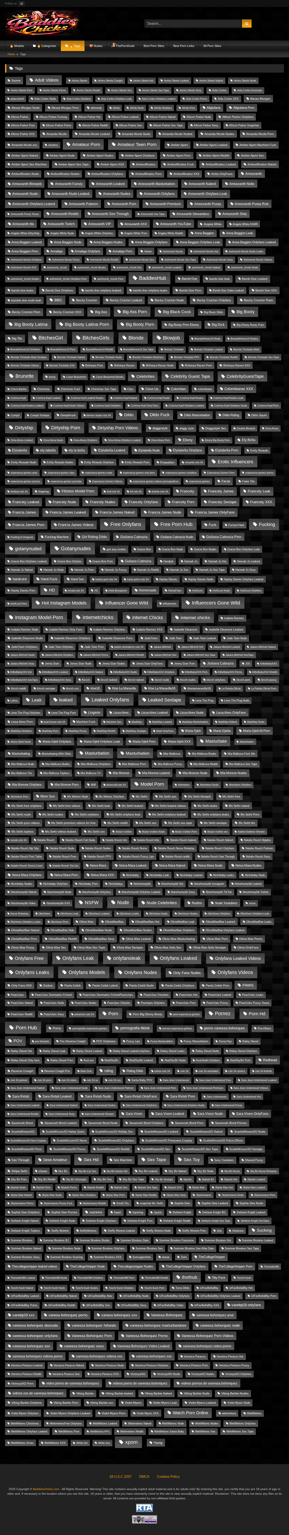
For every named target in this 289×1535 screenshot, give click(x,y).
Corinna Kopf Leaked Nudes (87, 398)
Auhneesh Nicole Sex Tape (180, 259)
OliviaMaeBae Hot (147, 921)
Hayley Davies (168, 579)
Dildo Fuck (159, 414)
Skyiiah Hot (230, 1179)
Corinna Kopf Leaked (48, 398)
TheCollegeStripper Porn (235, 1266)
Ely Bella (248, 440)
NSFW (92, 902)
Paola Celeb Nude (141, 985)
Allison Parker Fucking (53, 116)
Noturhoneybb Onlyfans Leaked (141, 892)
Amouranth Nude (25, 194)
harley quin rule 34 (106, 579)
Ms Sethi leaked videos (170, 805)
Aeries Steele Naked (211, 80)
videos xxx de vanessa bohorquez (37, 1393)
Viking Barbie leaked (119, 1393)
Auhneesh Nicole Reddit (104, 259)
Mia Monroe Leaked (156, 773)
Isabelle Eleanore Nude (27, 638)
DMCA (144, 1476)
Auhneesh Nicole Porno (66, 259)
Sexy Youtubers (224, 1160)
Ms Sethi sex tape (180, 823)
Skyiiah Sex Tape (147, 1187)
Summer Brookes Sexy (25, 1257)
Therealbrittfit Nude (56, 1277)
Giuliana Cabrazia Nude (176, 537)
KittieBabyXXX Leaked (55, 672)
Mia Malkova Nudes (57, 764)
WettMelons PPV (99, 1431)
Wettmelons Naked (139, 1423)
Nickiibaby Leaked (191, 875)
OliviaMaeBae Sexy (101, 938)
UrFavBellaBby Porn (263, 1296)
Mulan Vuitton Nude (153, 831)
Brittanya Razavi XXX (236, 365)
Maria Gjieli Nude (21, 741)
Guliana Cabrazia (138, 561)
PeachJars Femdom (156, 994)
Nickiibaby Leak (159, 875)
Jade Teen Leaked (204, 638)
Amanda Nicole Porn (260, 134)
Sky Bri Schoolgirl (76, 1179)
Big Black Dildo (213, 312)
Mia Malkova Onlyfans (95, 764)
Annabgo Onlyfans (87, 251)
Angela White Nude (62, 233)
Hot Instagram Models (64, 603)
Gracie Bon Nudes (205, 549)
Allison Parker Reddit (95, 125)
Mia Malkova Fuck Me (241, 753)
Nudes (197, 903)
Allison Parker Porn (23, 125)
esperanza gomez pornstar (66, 481)
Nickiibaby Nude (255, 875)
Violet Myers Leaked (202, 1402)
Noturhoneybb (141, 883)
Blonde (136, 338)
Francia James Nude (164, 512)
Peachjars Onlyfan (118, 1002)
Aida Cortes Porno (196, 98)
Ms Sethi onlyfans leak (125, 814)
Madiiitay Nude (255, 721)
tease (165, 1257)
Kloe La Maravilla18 (161, 688)
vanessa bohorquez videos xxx (99, 1356)
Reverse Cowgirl (22, 1071)
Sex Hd (91, 1159)
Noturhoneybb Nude (59, 892)
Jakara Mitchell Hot (192, 646)
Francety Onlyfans (143, 502)
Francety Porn (183, 502)
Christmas (43, 389)
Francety (187, 491)
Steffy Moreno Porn (194, 1230)
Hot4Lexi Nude (221, 590)
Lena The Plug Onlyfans (25, 712)
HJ (96, 590)
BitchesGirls (96, 338)
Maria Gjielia (221, 730)
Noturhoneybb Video (23, 903)
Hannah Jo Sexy (245, 569)
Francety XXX (261, 502)
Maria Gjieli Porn (144, 741)
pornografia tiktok (135, 1028)
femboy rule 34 (19, 491)
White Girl (82, 1442)
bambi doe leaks (22, 290)
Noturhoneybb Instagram (209, 883)
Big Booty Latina (31, 324)
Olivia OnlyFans (248, 947)
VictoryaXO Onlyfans (238, 1374)
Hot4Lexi (197, 590)
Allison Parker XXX (23, 134)
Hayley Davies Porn (23, 590)
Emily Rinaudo (259, 450)
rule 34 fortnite (263, 1071)
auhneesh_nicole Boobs (92, 267)
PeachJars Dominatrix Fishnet (53, 994)
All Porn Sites (212, 46)
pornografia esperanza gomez (89, 1028)
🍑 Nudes (95, 46)
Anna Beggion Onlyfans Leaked (254, 242)
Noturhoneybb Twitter (255, 892)
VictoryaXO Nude (168, 1374)
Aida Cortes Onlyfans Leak (116, 98)
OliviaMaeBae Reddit (63, 938)
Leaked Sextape (164, 699)
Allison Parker (19, 116)
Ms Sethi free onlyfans (26, 805)
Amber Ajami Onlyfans (140, 155)
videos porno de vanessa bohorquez (140, 1383)
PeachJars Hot (188, 994)
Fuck (212, 525)
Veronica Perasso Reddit (26, 1374)
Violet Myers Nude (238, 1402)
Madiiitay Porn (50, 730)
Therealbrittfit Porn (123, 1277)
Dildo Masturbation (197, 415)
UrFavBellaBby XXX (206, 1305)
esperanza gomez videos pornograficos (156, 481)
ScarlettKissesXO (22, 1131)
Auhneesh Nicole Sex (141, 259)
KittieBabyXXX (268, 663)
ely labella (48, 450)
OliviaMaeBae (114, 921)
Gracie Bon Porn (102, 561)
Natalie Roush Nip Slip (25, 848)
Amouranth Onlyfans (159, 194)
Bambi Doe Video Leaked (228, 290)
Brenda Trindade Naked (71, 357)
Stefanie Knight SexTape (255, 1220)
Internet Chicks (147, 617)
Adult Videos (46, 80)
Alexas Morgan (260, 98)
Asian (148, 251)
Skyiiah (187, 1179)
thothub (189, 1277)
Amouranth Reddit (64, 214)
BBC (58, 300)
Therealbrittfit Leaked (23, 1277)
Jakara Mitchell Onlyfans (59, 654)
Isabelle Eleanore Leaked (226, 629)
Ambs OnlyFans (222, 173)
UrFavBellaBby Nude (136, 1296)
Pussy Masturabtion (161, 1041)
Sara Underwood (216, 1096)
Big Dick (218, 324)
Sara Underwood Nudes (102, 1105)
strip (219, 1230)
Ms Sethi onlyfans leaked (169, 814)
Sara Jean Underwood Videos (250, 1088)
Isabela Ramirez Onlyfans (109, 629)
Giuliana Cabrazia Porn (223, 537)
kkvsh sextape (46, 688)
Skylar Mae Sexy (176, 1195)
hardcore (20, 579)
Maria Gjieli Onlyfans (57, 741)
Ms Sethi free (231, 796)
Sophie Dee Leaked (215, 1203)
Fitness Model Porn (78, 491)
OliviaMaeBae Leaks (259, 921)
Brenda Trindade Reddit (224, 357)
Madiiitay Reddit (106, 730)
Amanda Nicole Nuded (177, 134)
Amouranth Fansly (69, 184)
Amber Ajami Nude (62, 155)
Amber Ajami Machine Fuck (257, 145)
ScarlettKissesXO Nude (249, 1131)
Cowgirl (15, 415)
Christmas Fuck (70, 389)
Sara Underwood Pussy (228, 1105)
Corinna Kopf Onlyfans (108, 405)
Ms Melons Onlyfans (111, 796)
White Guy (104, 1442)
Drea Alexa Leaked (22, 440)
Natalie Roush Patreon (259, 848)
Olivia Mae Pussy (22, 947)
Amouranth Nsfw (241, 184)
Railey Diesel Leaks (172, 1051)
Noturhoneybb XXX (58, 903)
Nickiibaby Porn (88, 883)
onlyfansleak (127, 958)
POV (18, 1041)
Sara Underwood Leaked (24, 1105)
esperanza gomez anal (24, 472)
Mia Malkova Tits (21, 773)
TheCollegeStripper (211, 1257)
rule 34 (184, 1071)
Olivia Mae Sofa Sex (167, 947)
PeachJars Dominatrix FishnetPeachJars (108, 994)
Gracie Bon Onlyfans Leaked (28, 561)
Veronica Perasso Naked (69, 1365)
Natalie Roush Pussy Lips (138, 856)
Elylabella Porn (226, 450)
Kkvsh (86, 679)
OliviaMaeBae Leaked (220, 921)
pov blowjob (42, 1041)
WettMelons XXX (55, 1442)
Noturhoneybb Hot (172, 883)
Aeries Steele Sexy (190, 90)
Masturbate (216, 741)
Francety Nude (64, 502)
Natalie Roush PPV (99, 856)
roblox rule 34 (162, 1071)
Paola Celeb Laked (105, 985)
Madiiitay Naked (227, 721)
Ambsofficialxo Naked (262, 164)
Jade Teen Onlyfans (60, 646)
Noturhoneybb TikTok (219, 892)
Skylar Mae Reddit (145, 1195)
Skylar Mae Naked (21, 1195)
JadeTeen (151, 638)
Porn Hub (26, 1027)
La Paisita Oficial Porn (263, 688)
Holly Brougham (117, 590)
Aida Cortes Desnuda (249, 90)
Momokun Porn (19, 796)
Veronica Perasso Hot (230, 1356)
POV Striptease (106, 1041)
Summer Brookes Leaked (257, 1240)
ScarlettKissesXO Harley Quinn (65, 1131)
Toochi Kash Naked (22, 1287)
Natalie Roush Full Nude (80, 840)
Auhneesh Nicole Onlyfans (26, 259)
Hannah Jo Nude (53, 569)
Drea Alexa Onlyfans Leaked (124, 440)
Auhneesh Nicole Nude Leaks (246, 251)
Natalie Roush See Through (218, 856)
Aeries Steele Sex (121, 90)
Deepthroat (68, 415)
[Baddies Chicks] (42, 23)
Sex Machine (123, 1160)
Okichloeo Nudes (188, 913)
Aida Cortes (219, 90)
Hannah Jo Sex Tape (212, 569)
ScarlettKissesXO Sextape (245, 1149)
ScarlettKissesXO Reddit (113, 1149)
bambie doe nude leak (26, 300)
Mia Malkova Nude (22, 764)
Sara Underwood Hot (249, 1096)
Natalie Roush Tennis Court (26, 865)
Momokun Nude (209, 784)
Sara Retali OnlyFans (140, 1096)
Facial (226, 481)
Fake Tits (248, 481)
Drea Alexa (272, 428)
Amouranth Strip (234, 214)
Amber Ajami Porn (179, 155)
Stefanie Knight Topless (25, 1230)
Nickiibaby (132, 875)
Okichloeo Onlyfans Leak (254, 913)
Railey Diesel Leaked (89, 1051)
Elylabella (19, 450)
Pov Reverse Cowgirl (72, 1041)
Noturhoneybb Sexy (183, 892)
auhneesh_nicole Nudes (25, 278)
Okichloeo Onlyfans (219, 913)
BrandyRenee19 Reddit (99, 349)
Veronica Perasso (194, 1356)
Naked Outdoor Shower (251, 831)
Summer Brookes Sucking (66, 1257)
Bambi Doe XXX (266, 290)
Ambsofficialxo (145, 164)
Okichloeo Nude (158, 913)
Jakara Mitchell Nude (22, 654)
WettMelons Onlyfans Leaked (29, 1431)
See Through (20, 1160)
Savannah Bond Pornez (231, 1123)
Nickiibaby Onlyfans (55, 883)
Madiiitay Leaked (162, 721)
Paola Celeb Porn (217, 985)
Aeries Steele (79, 80)
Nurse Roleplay (19, 913)
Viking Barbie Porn (66, 1402)
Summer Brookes (21, 1240)
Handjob (168, 561)
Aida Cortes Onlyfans (78, 98)
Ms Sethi (141, 796)
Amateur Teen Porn (137, 144)
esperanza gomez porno (259, 472)
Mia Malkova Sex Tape (243, 764)
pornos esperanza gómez (177, 1028)
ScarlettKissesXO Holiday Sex (114, 1131)
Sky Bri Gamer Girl (117, 1171)
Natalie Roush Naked (220, 840)
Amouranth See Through (110, 214)
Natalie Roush (45, 840)
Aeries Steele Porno (54, 90)
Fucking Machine (57, 537)
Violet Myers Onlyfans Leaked (70, 1413)
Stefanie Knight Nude (62, 1220)
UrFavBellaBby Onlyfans (174, 1296)
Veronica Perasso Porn (194, 1365)
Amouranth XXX (135, 224)
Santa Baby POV (142, 1080)
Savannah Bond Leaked (60, 1123)
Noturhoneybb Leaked (248, 883)
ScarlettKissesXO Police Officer (223, 1140)
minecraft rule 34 (116, 784)
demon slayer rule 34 (99, 415)
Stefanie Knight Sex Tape (215, 1220)
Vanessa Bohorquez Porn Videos (207, 1336)
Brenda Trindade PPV (186, 357)
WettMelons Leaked (105, 1423)
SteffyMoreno (88, 1230)
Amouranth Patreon (83, 204)
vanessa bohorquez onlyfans (35, 1336)
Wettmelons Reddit (131, 1431)
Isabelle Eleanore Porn (117, 638)
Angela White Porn (135, 233)
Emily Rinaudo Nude (23, 462)
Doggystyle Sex (215, 428)
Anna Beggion (204, 233)
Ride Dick (86, 1071)
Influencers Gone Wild (216, 603)
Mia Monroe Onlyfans (27, 784)
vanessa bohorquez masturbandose (158, 1325)
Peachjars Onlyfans (153, 1002)
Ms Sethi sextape (215, 823)
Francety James (221, 491)
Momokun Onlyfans (240, 784)
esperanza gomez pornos (25, 481)
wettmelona (229, 1413)
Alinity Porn (188, 107)
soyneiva (95, 1212)
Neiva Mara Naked (172, 865)
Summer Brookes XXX (107, 1257)
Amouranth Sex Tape (153, 214)
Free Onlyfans (125, 524)
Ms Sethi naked (239, 805)
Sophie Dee (182, 1203)
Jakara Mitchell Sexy (22, 663)
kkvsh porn (243, 679)
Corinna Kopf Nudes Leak (228, 398)
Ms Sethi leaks (207, 805)
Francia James (24, 512)
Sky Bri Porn (19, 1179)
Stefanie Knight (181, 1212)
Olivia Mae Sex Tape (91, 947)
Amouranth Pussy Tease (25, 214)
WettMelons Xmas (22, 1442)
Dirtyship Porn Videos (118, 427)
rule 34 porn (44, 1080)
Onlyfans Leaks (32, 972)
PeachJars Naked (22, 1002)
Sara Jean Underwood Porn (160, 1088)
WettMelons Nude (173, 1423)
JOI (247, 663)
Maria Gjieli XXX (179, 741)
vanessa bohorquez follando (94, 1325)
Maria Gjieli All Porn (256, 730)
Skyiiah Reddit (95, 1187)
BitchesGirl (51, 338)
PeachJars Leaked (219, 994)
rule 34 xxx (114, 1080)
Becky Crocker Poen (258, 300)
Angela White (213, 224)
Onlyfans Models (87, 972)
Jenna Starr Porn (184, 663)
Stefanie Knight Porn (140, 1220)
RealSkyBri (111, 1060)
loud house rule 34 (54, 721)
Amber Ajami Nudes (100, 155)
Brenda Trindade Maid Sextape (29, 357)
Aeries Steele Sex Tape (155, 90)
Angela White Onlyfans (99, 233)
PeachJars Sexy (54, 1014)
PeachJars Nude (54, 1002)
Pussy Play (225, 1041)
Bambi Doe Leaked (254, 278)
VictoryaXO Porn (22, 1383)
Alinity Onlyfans (163, 107)
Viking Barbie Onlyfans (26, 1402)
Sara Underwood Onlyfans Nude (186, 1105)
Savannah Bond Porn (189, 1123)
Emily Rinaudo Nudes (60, 462)
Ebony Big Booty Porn (217, 440)
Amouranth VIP (99, 224)
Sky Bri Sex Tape (133, 1179)
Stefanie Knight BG (214, 1212)
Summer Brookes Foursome (176, 1240)
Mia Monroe (121, 773)
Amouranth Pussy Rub (251, 204)
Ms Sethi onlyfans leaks (213, 814)
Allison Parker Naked (162, 116)
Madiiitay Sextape (136, 730)
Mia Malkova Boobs (204, 753)
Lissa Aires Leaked (154, 712)
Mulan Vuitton (124, 831)
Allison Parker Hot (89, 116)
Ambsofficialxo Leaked (221, 164)
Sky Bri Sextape (164, 1179)
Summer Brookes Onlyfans (108, 1248)
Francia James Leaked (68, 512)
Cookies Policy (168, 1476)
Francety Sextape (222, 502)
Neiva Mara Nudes (248, 865)
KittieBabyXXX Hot (21, 672)
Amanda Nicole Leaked (94, 134)
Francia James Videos (76, 525)
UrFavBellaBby (209, 1287)
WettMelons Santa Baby (169, 1431)
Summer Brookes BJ (56, 1240)
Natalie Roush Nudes (98, 848)
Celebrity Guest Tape (190, 376)
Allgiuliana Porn (243, 107)
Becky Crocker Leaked (126, 300)
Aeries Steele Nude (245, 80)
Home (11, 54)
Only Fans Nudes (187, 973)
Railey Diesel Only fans (25, 1060)
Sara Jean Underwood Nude (71, 1088)
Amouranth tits (23, 224)
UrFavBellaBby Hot (241, 1287)
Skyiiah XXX (175, 1187)
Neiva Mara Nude (210, 865)
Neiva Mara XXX (102, 875)
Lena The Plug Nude (236, 700)
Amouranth (253, 173)
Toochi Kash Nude (54, 1287)
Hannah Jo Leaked (248, 561)
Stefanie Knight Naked (24, 1220)
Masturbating (21, 753)
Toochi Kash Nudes (87, 1287)
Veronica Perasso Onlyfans (151, 1365)
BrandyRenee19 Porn (63, 349)
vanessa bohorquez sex (31, 1346)
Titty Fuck (218, 1277)
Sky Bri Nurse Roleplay (263, 1171)
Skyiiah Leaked (256, 1179)
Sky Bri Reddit (46, 1179)
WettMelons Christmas (25, 1423)
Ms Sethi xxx (96, 831)
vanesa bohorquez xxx (119, 1315)
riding (108, 1071)
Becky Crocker (86, 300)
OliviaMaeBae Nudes (138, 930)
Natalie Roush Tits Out (65, 865)
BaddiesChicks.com (46, 1489)
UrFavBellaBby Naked (63, 1296)
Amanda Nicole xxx (24, 145)
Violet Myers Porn (113, 1413)
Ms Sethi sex (147, 823)
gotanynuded (28, 548)
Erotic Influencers (235, 461)
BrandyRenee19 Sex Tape (138, 349)
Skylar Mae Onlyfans (84, 1195)
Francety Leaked (25, 502)
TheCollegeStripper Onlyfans (186, 1266)
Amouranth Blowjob (27, 184)
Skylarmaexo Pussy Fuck (58, 1203)
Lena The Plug (204, 700)
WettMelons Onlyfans (242, 1423)
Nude (123, 902)
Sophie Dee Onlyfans (25, 1212)
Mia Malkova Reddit (205, 764)
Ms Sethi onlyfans (87, 814)
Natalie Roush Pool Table (26, 856)
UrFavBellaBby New (100, 1296)
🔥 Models (17, 46)
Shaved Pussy (254, 1160)
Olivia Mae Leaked (138, 938)
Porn (113, 1013)
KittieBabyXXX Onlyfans (161, 672)
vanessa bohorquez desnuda (35, 1325)
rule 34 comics (236, 1071)
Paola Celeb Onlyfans (179, 985)
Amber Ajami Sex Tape (73, 164)
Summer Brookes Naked (26, 1248)
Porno (57, 1028)
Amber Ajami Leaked (213, 145)
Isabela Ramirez (234, 618)
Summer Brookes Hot (218, 1240)
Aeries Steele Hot (143, 80)
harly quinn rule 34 (138, 579)
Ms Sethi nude (21, 814)
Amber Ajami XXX (112, 164)
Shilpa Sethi (19, 1171)
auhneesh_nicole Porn (110, 278)
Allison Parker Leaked (124, 116)
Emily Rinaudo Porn (137, 462)
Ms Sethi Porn (250, 814)
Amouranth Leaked (110, 184)
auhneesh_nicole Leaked (166, 267)
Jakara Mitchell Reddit (131, 654)
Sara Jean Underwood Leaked (259, 1080)
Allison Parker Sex (130, 125)
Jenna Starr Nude (80, 663)
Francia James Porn (28, 525)
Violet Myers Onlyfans (25, 1413)
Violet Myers (133, 1402)
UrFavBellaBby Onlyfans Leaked (220, 1296)
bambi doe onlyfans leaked (103, 290)
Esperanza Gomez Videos (107, 481)
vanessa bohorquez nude (220, 1325)
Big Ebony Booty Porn (250, 324)
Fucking (267, 524)
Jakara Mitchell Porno (95, 654)
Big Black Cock (177, 312)
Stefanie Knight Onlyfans (101, 1220)
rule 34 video (69, 1080)
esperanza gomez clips (61, 472)
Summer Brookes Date (135, 1240)
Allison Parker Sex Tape (168, 125)
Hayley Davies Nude (200, 579)
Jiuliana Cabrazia (220, 663)
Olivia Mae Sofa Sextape (209, 947)
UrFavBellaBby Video (170, 1305)
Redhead (270, 1060)
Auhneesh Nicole (173, 251)
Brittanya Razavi (124, 365)
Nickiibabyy (116, 883)
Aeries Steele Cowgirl (110, 80)
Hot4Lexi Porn (18, 603)
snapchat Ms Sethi (151, 1203)
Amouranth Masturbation (156, 184)
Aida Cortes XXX (228, 98)
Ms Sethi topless (22, 831)
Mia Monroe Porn (66, 784)
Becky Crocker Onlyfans (214, 300)
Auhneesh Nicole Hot (206, 251)
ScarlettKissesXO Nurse (72, 1140)
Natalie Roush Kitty (148, 840)
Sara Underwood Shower (99, 1114)
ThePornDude (125, 46)
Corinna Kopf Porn (268, 405)
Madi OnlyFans (165, 730)
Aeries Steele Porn (21, 90)
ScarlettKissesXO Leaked (161, 1131)
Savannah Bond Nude (103, 1123)
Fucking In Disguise (22, 537)
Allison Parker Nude (199, 116)
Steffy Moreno (60, 1230)
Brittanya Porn (94, 365)
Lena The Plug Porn (63, 712)
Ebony (188, 440)
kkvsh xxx (72, 688)
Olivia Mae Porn (217, 938)
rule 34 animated (208, 1071)
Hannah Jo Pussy (116, 569)
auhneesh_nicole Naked (206, 267)
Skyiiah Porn (43, 1187)
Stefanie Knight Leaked (251, 1212)
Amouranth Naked (202, 184)
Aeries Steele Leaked (176, 80)
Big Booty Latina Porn (87, 324)
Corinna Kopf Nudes (191, 398)
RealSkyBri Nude (175, 1060)
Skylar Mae (198, 1187)
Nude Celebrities (162, 902)
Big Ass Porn (135, 311)
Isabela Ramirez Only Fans (65, 629)
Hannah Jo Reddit (148, 569)
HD (52, 590)
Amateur (53, 145)
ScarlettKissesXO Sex (155, 1149)
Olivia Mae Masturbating (178, 938)
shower (43, 1171)
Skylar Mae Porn (115, 1195)
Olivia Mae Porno (250, 938)
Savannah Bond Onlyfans (146, 1123)
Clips (130, 389)
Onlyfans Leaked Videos (238, 958)
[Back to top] (276, 1522)
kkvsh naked (136, 679)
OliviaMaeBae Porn (24, 938)
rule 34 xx (92, 1080)
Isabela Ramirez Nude (24, 629)
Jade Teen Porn (94, 646)
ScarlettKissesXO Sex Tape (200, 1149)
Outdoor (48, 985)
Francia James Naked (117, 512)
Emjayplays (167, 462)
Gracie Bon (144, 549)
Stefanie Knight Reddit (177, 1220)
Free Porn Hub (176, 524)
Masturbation (97, 753)
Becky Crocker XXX (67, 312)
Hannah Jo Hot (217, 561)
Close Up (151, 389)
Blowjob (171, 338)
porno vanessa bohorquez (224, 1028)
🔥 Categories (46, 46)
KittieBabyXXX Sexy (59, 679)
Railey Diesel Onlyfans (243, 1051)
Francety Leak (259, 491)
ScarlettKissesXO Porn (26, 1149)
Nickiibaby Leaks (223, 875)
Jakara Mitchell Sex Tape (201, 654)
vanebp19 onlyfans (246, 1305)
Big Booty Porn (140, 324)
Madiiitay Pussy (78, 730)
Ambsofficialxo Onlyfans (107, 173)
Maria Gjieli (193, 730)
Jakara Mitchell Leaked (226, 646)
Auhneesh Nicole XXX (23, 267)
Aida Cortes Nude (45, 98)
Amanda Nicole (56, 134)
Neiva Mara (98, 865)
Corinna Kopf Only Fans (144, 405)
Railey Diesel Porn (61, 1060)
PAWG (248, 985)
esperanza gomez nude (98, 472)
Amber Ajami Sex (252, 155)
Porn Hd (257, 1013)
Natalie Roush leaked (183, 840)
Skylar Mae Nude (52, 1195)
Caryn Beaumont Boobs (109, 376)
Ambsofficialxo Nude (25, 173)
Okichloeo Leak (69, 913)
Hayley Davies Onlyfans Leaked (243, 579)
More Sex (47, 796)
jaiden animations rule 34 (128, 646)
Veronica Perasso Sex (66, 1374)
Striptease (238, 1230)
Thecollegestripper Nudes (135, 1266)
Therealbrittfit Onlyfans (90, 1277)
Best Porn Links (183, 46)
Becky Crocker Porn (26, 312)
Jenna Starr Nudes (113, 663)
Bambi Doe (189, 278)
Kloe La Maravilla (124, 688)
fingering (43, 491)
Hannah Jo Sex (179, 569)
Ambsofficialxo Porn (148, 173)
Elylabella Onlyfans (187, 450)
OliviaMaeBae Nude (98, 930)
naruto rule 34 (19, 840)
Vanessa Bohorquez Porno (147, 1336)
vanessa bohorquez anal (215, 1315)
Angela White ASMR (245, 224)
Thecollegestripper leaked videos (34, 1266)
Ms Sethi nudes (52, 814)
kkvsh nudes (188, 679)
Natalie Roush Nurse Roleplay (176, 848)
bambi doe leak (219, 278)
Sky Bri (62, 1171)
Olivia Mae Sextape (130, 947)
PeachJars (17, 994)
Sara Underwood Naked (63, 1105)
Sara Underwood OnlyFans (141, 1105)
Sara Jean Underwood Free (215, 1080)
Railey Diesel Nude (207, 1051)
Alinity (116, 107)
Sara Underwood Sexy (61, 1114)
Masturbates (247, 741)
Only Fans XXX (21, 985)
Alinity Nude (137, 107)
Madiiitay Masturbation (195, 721)
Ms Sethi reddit (117, 823)
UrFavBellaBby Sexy (133, 1305)
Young (158, 1442)
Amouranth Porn (124, 204)
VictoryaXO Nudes (202, 1374)
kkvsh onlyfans (216, 679)
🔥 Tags (74, 46)
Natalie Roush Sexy (258, 856)
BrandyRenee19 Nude (207, 338)
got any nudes (116, 549)
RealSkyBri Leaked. (141, 1060)
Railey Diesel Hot (21, 1051)
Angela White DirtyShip (25, 233)
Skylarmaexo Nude (233, 1195)
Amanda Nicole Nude (136, 134)
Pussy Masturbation (196, 1041)
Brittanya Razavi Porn (198, 365)
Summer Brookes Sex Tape (242, 1248)
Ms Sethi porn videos (25, 823)
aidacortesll (17, 98)
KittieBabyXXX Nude (125, 672)
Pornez (223, 1013)
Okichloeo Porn (59, 921)
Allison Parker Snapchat (244, 125)
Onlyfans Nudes (140, 972)
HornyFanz (175, 590)
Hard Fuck (49, 579)
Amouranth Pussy (207, 204)
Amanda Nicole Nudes (219, 134)
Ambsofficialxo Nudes (65, 173)
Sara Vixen (134, 1113)
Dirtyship (24, 427)
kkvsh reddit (18, 688)
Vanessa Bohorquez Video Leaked (143, 1346)
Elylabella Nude (149, 450)
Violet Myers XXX (148, 1413)
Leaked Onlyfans (110, 699)
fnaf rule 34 (113, 491)
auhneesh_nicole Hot (129, 267)
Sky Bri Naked (177, 1171)
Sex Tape (156, 1159)
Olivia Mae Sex (56, 947)
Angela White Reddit (170, 233)
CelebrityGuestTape (245, 376)
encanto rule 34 (194, 462)
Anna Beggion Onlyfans (151, 242)
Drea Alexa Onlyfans (85, 440)
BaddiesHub (152, 278)
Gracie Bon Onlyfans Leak (243, 549)
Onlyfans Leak (78, 958)
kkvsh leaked (109, 679)
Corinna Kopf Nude (158, 398)
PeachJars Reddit (22, 1014)
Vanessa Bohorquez (167, 1315)
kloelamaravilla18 (199, 688)
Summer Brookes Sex (149, 1248)
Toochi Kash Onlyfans (121, 1287)
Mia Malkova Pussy (170, 764)
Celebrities (145, 376)
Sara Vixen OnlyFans (252, 1113)
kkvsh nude (162, 679)
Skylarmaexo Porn (264, 1195)
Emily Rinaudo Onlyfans (99, 462)
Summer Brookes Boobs (95, 1240)
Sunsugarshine (141, 1257)
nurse (252, 903)
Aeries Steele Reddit (88, 90)
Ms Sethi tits (247, 823)
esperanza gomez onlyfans (181, 472)
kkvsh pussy (269, 679)
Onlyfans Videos (235, 972)
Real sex (89, 1060)
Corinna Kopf (18, 398)
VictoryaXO (137, 1374)
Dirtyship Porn (65, 427)
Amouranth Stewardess (192, 214)
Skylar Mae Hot (224, 1187)
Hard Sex (77, 579)
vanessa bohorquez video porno (207, 1346)
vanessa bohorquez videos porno (37, 1356)
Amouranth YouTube (175, 224)
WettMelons (254, 1413)
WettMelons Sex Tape (239, 1431)
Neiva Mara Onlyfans (26, 875)
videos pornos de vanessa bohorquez (209, 1383)
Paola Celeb (72, 985)
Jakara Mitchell (162, 646)
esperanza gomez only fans (139, 472)
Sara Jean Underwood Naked (27, 1088)
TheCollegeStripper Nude (87, 1266)
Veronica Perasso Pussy (234, 1365)
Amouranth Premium (165, 204)
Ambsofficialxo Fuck (180, 164)
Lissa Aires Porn (22, 721)
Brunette (24, 376)
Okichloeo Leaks (129, 913)
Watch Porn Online (190, 1412)
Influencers (169, 603)
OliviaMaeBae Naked (25, 930)
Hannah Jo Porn (84, 569)
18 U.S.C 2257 (120, 1476)
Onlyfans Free (29, 958)
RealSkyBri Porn (240, 1060)
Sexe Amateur (55, 1159)
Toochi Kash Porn (154, 1287)
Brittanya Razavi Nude (159, 365)
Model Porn (152, 784)
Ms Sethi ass (167, 796)
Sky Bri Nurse (232, 1171)
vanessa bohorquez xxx (154, 1356)
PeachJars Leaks (252, 994)
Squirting (137, 1212)
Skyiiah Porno (69, 1187)
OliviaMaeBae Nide (62, 930)
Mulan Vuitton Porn (186, 831)
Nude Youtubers (226, 903)
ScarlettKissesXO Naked (206, 1131)
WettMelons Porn (68, 1431)
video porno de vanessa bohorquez (72, 1383)
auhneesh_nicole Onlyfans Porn (68, 278)
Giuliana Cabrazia (133, 537)
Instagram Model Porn (39, 617)
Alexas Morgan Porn (65, 107)
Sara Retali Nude (98, 1096)
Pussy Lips (133, 1041)
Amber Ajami (179, 145)
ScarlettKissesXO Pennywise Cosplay (168, 1140)
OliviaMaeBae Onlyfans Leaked (225, 930)
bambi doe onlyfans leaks (150, 290)
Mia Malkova (171, 753)
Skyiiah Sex (120, 1187)
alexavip (96, 107)
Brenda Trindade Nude (108, 357)
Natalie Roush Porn (64, 856)
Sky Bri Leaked (147, 1171)
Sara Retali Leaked (57, 1096)
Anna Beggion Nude (67, 242)
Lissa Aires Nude (192, 712)
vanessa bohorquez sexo (84, 1346)
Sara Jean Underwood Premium (204, 1088)
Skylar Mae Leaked (254, 1187)
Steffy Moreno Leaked (121, 1230)
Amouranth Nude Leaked (70, 194)
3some (16, 80)
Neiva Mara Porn (66, 875)
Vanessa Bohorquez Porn (92, 1336)
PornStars (264, 1028)
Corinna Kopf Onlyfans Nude (230, 405)
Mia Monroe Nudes (233, 773)
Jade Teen (175, 638)
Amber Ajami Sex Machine (29, 164)
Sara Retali (20, 1096)
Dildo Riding (231, 415)
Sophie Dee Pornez (64, 1212)
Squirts (158, 1212)
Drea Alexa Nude (53, 440)
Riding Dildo (135, 1071)
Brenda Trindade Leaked (208, 349)
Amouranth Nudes (116, 194)
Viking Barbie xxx (101, 1402)
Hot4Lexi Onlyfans (250, 590)
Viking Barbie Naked (158, 1393)
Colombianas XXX (238, 389)
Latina (14, 700)
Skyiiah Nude (18, 1187)
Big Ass (101, 312)
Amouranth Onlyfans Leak (207, 194)
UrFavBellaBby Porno (24, 1305)
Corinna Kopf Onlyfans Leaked (186, 405)
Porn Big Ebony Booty (147, 1014)
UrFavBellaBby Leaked (25, 1296)
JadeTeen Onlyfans (24, 646)
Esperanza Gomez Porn (221, 472)
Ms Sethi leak (101, 805)
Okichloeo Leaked (98, 913)
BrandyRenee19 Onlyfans (25, 349)
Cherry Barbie (18, 389)
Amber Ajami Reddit (216, 155)
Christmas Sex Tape (103, 389)
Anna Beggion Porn (24, 251)
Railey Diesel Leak (54, 1051)
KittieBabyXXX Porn (196, 672)
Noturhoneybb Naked (23, 892)
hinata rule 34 (76, 590)
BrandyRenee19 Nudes (244, 338)
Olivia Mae (86, 921)
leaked (66, 699)
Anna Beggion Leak (239, 233)
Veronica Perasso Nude (109, 1365)
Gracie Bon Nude (172, 549)
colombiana (205, 389)
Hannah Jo (190, 561)
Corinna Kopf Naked (125, 398)
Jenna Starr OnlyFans (149, 663)
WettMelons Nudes (206, 1423)
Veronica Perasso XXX (105, 1374)
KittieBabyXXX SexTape (24, 679)
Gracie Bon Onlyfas (69, 561)
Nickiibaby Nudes (21, 883)
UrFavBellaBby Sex (98, 1305)
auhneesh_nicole (57, 267)
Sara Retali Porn (182, 1096)
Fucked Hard (236, 525)
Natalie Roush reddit (177, 856)
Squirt (117, 1212)
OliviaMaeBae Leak (182, 921)
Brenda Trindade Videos (25, 365)
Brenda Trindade (174, 349)
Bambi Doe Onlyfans (59, 290)
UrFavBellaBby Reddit (61, 1305)
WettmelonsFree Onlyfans (66, 1423)
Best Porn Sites (154, 46)
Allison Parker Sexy (206, 125)
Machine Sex (113, 721)
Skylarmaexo (203, 1195)
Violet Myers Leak (165, 1402)
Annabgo (56, 251)
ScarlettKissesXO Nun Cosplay (28, 1140)
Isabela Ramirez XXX (149, 629)
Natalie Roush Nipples (257, 840)
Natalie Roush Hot (116, 840)
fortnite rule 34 (160, 491)
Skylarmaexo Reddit (94, 1203)
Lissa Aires (121, 712)
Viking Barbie (85, 1393)
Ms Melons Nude (77, 796)
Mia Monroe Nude (195, 773)
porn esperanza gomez (186, 1014)
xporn (131, 1442)
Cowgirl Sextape (39, 415)
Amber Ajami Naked (24, 155)
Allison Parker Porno (58, 125)
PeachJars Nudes (85, 1002)
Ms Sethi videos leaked (60, 831)
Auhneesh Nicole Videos (258, 259)
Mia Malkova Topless (56, 773)
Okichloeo (44, 913)
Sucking (264, 1230)
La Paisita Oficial (231, 688)
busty (52, 376)
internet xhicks (195, 617)
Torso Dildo (182, 1287)
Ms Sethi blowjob (199, 796)
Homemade (147, 590)
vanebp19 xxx (23, 1315)
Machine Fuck (85, 721)
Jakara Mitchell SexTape (240, 654)
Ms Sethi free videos (66, 805)
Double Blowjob (246, 428)
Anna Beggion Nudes (108, 242)
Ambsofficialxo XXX (186, 173)
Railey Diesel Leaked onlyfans (131, 1051)
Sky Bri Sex (104, 1179)
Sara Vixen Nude (210, 1113)
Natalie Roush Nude (62, 848)
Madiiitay (137, 721)
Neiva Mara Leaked (132, 865)
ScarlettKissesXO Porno (69, 1149)
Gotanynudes (76, 548)
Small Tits (122, 1203)
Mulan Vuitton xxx (217, 831)
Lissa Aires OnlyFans (231, 712)
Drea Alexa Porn (160, 440)
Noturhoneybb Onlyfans (96, 892)
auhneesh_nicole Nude (244, 267)
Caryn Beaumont (76, 376)
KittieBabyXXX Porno (230, 672)
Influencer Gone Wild (126, 603)
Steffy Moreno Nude (158, 1230)
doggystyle (160, 428)
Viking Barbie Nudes (234, 1393)
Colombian (178, 389)
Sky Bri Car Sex (87, 1171)
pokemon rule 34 (84, 1014)
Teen (184, 1257)
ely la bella (77, 450)
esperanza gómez (199, 481)
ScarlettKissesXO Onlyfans (116, 1140)
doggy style (187, 428)
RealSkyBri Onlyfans (208, 1060)
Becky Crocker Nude (169, 300)
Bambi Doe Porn (190, 290)
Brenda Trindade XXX (62, 365)
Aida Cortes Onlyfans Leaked (158, 98)
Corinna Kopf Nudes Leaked (27, 405)
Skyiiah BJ (208, 1179)
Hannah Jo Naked (22, 569)
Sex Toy (192, 1159)
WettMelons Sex (205, 1431)
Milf (93, 784)
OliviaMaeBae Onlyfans (178, 930)
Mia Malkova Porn (134, 764)
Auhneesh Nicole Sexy (219, 259)
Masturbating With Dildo (56, 753)
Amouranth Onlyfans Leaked (33, 204)
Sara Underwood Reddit (24, 1114)
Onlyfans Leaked (178, 958)
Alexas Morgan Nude (25, 107)
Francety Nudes (102, 502)
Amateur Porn (86, 144)
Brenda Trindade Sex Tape (263, 357)
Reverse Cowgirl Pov (57, 1071)
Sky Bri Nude (205, 1171)
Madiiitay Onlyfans (21, 730)
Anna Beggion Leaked (26, 242)
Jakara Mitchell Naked (263, 646)
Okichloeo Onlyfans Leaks (25, 921)
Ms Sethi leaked (132, 805)
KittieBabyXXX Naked (90, 672)
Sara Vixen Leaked (169, 1113)
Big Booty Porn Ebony (183, 324)
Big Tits (17, 338)
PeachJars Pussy (217, 1002)
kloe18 (95, 688)
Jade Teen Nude (237, 638)
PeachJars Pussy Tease (254, 1002)
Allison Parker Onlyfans (237, 116)
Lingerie (94, 712)
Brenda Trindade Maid (246, 349)
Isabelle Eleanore (185, 629)
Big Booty (246, 311)
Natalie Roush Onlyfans (219, 848)
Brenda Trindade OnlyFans (148, 357)
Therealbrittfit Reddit (156, 1277)
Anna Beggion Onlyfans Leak (200, 242)
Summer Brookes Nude (66, 1248)
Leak (37, 699)
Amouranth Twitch (61, 224)
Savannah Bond (22, 1123)
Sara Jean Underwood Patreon (116, 1088)
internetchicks (98, 617)
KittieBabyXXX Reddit (264, 672)
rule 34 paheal (19, 1080)
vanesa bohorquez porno (67, 1315)
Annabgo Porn (122, 251)
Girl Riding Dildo (94, 537)
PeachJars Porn (185, 1002)
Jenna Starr (52, 663)
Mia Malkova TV (91, 773)
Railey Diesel (250, 1041)
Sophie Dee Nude (251, 1203)
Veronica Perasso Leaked (26, 1365)
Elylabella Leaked (111, 450)
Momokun (184, 784)
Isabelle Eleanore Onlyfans (72, 638)
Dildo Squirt (259, 415)
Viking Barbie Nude (196, 1393)
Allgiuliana (213, 107)
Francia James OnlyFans (215, 512)
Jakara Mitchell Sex (165, 654)
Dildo (128, 415)
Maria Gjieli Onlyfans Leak (102, 741)
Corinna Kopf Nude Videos (69, 405)
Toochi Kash (244, 1277)
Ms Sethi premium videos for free (73, 823)
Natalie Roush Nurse (134, 848)
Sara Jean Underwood (176, 1080)
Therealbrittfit (271, 1266)
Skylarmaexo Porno (22, 1203)
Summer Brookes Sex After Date (194, 1248)
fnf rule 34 (136, 491)
